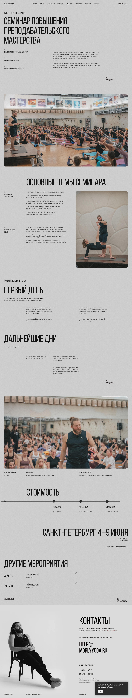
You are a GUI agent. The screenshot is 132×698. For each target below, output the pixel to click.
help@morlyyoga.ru (93, 648)
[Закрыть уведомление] (127, 683)
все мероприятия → (10, 599)
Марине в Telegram (110, 630)
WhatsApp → (124, 547)
